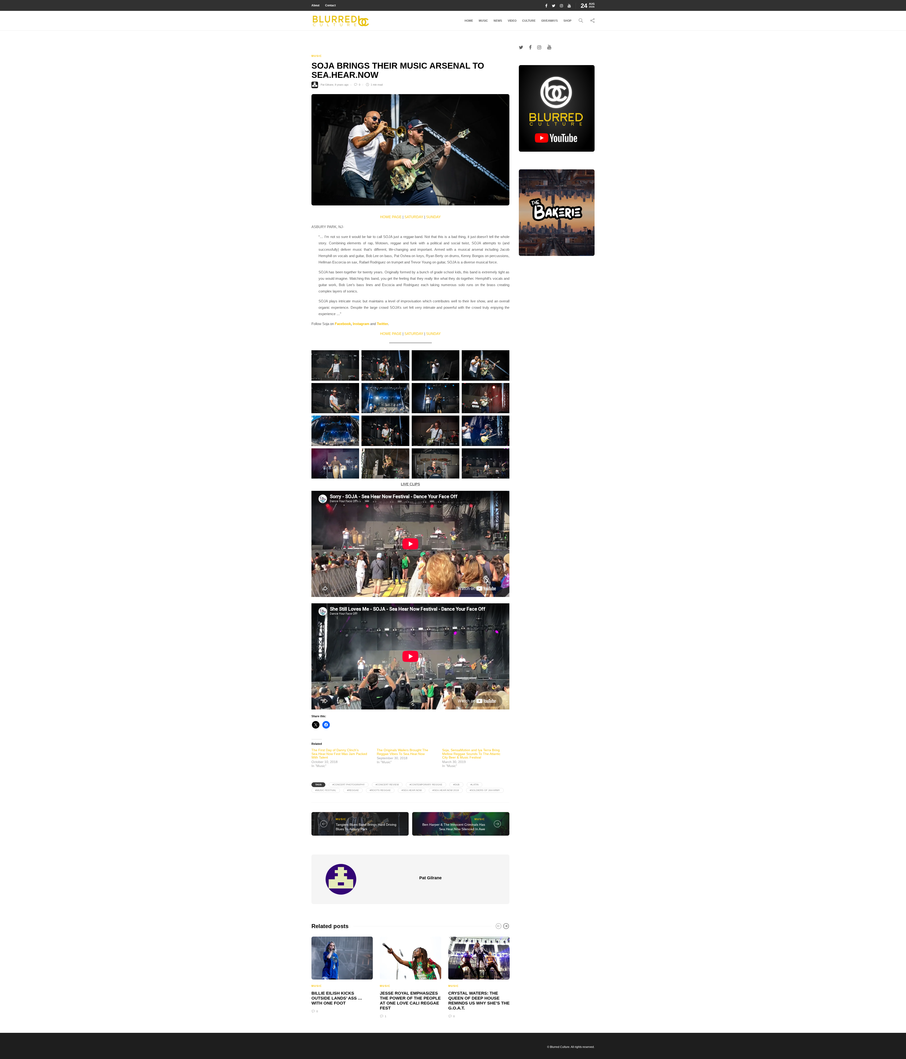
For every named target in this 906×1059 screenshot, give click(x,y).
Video (512, 20)
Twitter (382, 324)
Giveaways (549, 20)
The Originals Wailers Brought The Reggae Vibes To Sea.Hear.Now (402, 751)
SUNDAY (433, 217)
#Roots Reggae (380, 790)
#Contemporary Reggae (426, 784)
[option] (342, 974)
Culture (529, 20)
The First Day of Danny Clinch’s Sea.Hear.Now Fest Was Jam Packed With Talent (339, 753)
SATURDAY (413, 217)
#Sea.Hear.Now (412, 790)
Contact (330, 5)
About (315, 5)
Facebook (343, 324)
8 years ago (341, 84)
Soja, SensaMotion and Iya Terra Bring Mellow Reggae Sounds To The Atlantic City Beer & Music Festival (471, 753)
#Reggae (353, 790)
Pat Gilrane (327, 84)
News (498, 20)
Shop (567, 20)
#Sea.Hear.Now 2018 (445, 790)
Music (483, 20)
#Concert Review (387, 784)
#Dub (456, 784)
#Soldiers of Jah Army (485, 790)
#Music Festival (325, 790)
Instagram (361, 324)
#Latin (474, 784)
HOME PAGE (391, 217)
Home (469, 20)
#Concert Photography (348, 784)
